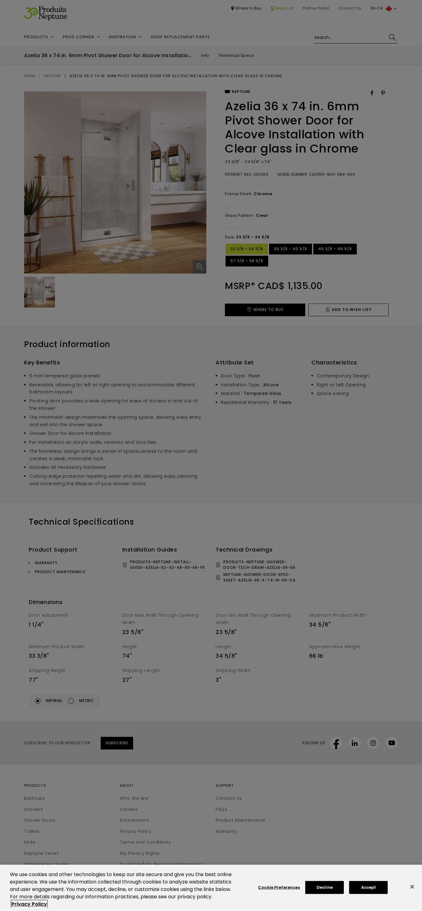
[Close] (412, 887)
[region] (211, 888)
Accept (368, 887)
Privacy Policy (29, 904)
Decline (325, 887)
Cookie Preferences (279, 887)
